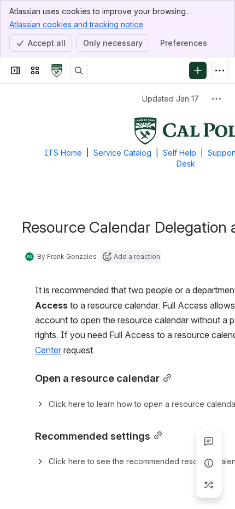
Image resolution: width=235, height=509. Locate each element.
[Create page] (209, 485)
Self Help (179, 152)
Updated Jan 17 (170, 98)
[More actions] (216, 99)
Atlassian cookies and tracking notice (76, 24)
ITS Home (63, 152)
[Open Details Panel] (209, 463)
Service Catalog (122, 152)
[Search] (78, 70)
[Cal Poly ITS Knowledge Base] (57, 70)
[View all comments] (209, 441)
